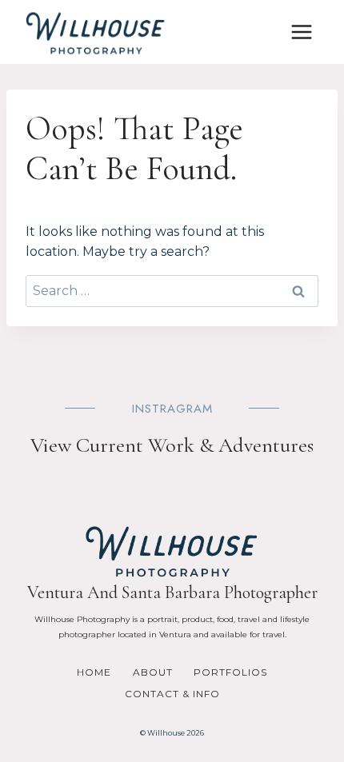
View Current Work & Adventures (172, 445)
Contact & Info (172, 694)
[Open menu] (301, 31)
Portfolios (230, 672)
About (153, 672)
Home (94, 672)
